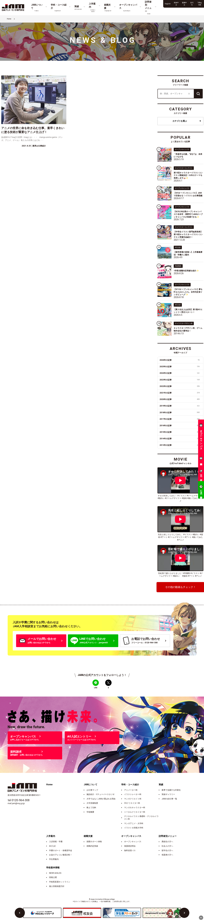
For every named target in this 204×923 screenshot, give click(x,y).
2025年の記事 (180, 366)
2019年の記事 (180, 406)
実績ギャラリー (168, 794)
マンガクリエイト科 (132, 799)
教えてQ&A (91, 807)
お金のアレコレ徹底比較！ (60, 855)
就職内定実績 (92, 846)
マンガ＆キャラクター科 (134, 807)
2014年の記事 (180, 438)
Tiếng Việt (200, 4)
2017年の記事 (180, 419)
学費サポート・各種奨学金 (60, 850)
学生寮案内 (54, 859)
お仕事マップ (92, 790)
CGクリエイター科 (132, 803)
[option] (42, 913)
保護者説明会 (130, 846)
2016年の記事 (180, 425)
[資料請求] (201, 459)
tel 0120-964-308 (18, 800)
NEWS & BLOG (55, 873)
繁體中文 (184, 4)
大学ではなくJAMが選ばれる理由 (101, 799)
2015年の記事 (180, 432)
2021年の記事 (180, 393)
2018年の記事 (180, 412)
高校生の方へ (167, 841)
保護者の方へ (167, 855)
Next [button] (184, 913)
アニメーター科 (131, 790)
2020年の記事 (180, 399)
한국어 (191, 4)
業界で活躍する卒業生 (171, 790)
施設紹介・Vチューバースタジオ (101, 794)
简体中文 (176, 4)
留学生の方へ (167, 850)
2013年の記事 (180, 445)
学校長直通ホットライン (59, 882)
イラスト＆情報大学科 (133, 828)
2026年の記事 (180, 360)
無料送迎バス (130, 850)
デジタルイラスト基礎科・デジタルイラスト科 (141, 817)
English (168, 4)
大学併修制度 (92, 803)
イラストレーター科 (132, 794)
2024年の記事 (180, 373)
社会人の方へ (167, 846)
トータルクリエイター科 (134, 812)
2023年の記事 (180, 380)
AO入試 (52, 846)
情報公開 (53, 877)
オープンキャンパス (132, 841)
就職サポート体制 (94, 841)
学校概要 (90, 812)
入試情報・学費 (55, 841)
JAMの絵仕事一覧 (169, 799)
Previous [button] (20, 913)
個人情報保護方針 (56, 886)
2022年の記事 (180, 386)
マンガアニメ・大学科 (133, 823)
